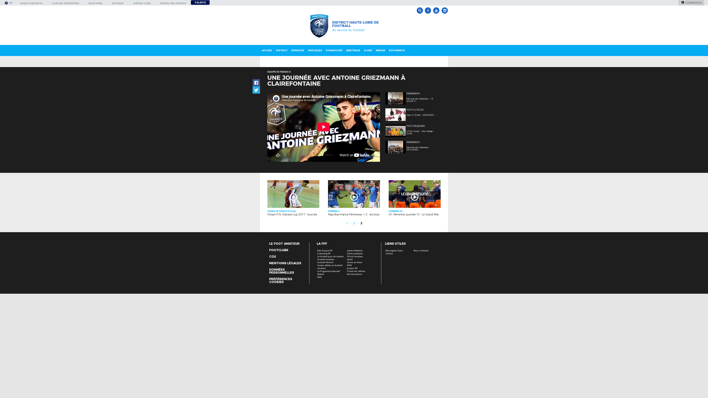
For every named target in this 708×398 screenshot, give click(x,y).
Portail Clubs (142, 3)
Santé (350, 259)
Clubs (368, 50)
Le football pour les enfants (330, 256)
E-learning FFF (323, 253)
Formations (334, 50)
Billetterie (95, 3)
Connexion (693, 2)
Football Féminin (325, 262)
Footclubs (278, 250)
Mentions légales (285, 263)
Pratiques (315, 50)
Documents (397, 50)
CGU (272, 256)
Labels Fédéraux (355, 250)
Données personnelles (281, 271)
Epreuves (297, 50)
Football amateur (325, 259)
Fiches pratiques (355, 253)
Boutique (118, 3)
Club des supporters (65, 3)
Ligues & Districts (31, 3)
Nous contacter (421, 250)
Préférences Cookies (280, 281)
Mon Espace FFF (324, 250)
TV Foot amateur (355, 256)
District (282, 50)
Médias (380, 50)
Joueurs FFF (352, 268)
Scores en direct (354, 262)
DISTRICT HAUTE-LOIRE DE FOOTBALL (355, 24)
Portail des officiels (173, 3)
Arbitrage (353, 50)
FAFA (319, 277)
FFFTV (349, 265)
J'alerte (200, 2)
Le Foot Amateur (284, 243)
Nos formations (354, 274)
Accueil (267, 50)
